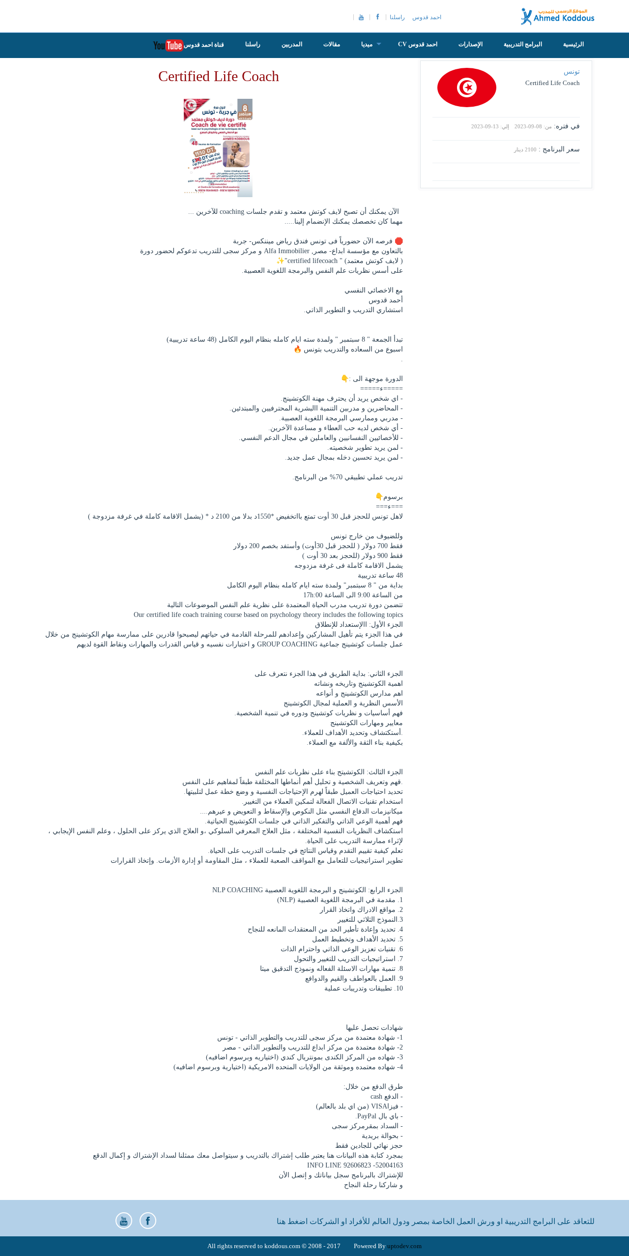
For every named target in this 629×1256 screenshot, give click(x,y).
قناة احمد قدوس (204, 44)
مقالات (331, 44)
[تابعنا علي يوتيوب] (123, 1220)
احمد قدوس (426, 17)
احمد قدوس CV (417, 44)
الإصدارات (470, 44)
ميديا (366, 44)
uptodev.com (404, 1246)
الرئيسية (573, 44)
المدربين (292, 44)
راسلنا (397, 17)
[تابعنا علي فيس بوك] (148, 1220)
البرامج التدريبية (523, 44)
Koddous (558, 16)
